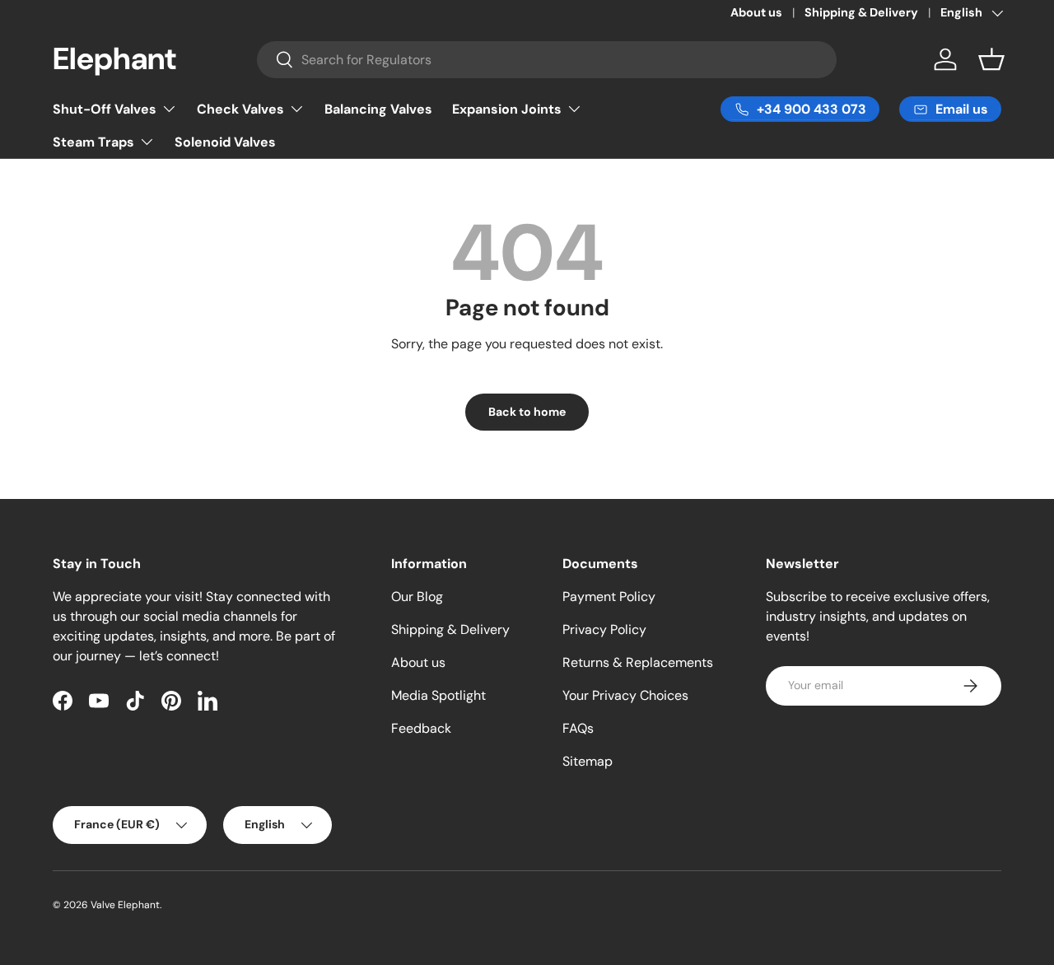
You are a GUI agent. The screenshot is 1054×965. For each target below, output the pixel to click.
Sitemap (587, 761)
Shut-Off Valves (104, 109)
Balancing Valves (378, 109)
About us (756, 12)
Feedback (421, 728)
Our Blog (417, 596)
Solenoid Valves (225, 142)
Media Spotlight (438, 695)
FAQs (578, 728)
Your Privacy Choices (625, 695)
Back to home (527, 411)
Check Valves (240, 109)
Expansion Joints (507, 109)
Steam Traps (93, 142)
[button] (991, 59)
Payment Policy (608, 596)
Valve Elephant (125, 904)
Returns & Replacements (637, 662)
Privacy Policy (604, 629)
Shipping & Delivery (861, 12)
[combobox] (547, 59)
